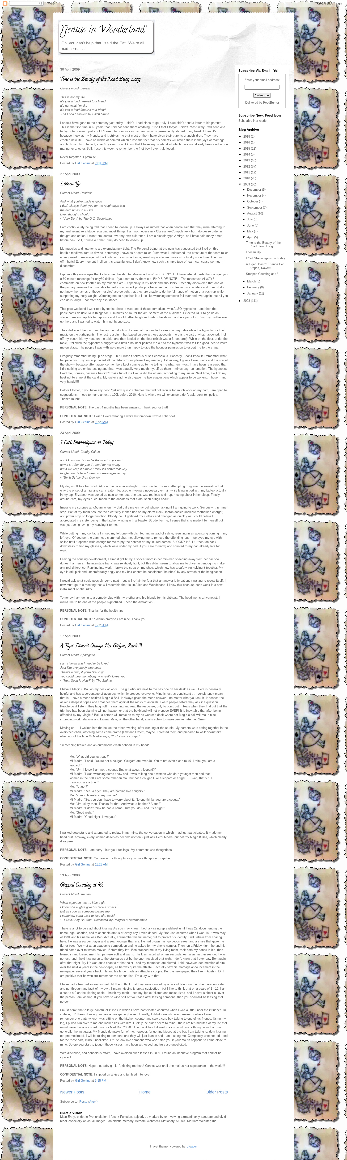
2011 (247, 172)
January (253, 293)
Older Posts (217, 1092)
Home (145, 1092)
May (250, 231)
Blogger (191, 1146)
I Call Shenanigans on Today (86, 443)
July (250, 219)
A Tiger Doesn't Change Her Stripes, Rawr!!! (101, 646)
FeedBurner (271, 102)
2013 (247, 160)
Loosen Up (70, 184)
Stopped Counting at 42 (81, 885)
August (252, 213)
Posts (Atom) (88, 1101)
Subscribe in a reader (252, 120)
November (254, 195)
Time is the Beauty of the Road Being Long (100, 79)
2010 (247, 178)
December (254, 189)
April (250, 237)
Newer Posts (72, 1092)
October (253, 201)
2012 (247, 166)
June (251, 225)
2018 (247, 136)
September (255, 207)
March (252, 281)
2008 (247, 301)
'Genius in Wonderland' (103, 30)
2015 (247, 148)
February (253, 287)
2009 (247, 184)
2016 (247, 142)
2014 (247, 154)
